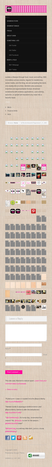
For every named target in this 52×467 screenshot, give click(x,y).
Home (16, 123)
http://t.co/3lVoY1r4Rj (13, 412)
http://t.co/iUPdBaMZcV (13, 401)
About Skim (11, 36)
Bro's (9, 107)
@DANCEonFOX (11, 423)
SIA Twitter (12, 50)
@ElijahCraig (11, 428)
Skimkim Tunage (13, 26)
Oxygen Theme (19, 453)
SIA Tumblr (12, 45)
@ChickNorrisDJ (12, 417)
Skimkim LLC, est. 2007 (12, 458)
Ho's (9, 114)
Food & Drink (12, 110)
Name (7, 348)
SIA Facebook (14, 55)
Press (9, 31)
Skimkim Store (12, 21)
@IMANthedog (10, 431)
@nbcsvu (18, 420)
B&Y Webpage (14, 65)
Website (8, 367)
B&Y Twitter (13, 69)
